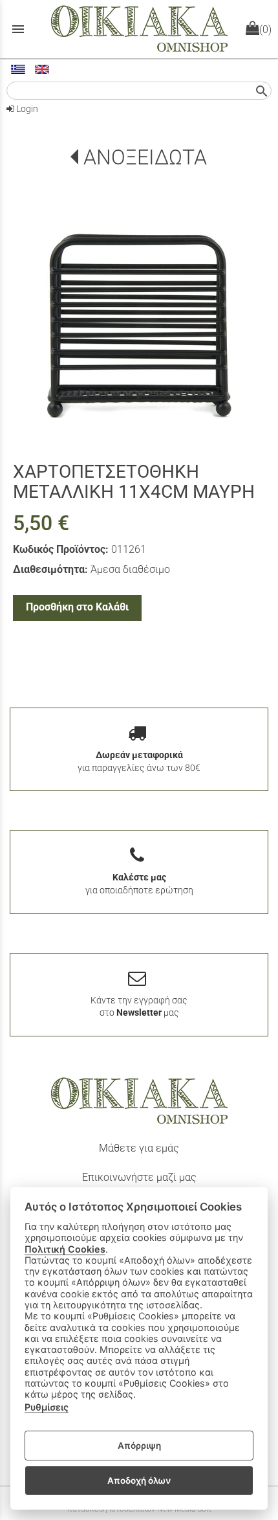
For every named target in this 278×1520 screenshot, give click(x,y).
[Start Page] (139, 29)
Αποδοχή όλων (139, 1480)
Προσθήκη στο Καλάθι (77, 607)
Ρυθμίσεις (47, 1407)
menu (18, 29)
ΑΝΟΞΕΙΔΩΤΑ (145, 157)
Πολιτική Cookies (65, 1249)
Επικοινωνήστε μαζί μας (139, 1177)
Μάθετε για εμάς (139, 1148)
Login (26, 109)
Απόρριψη (139, 1445)
